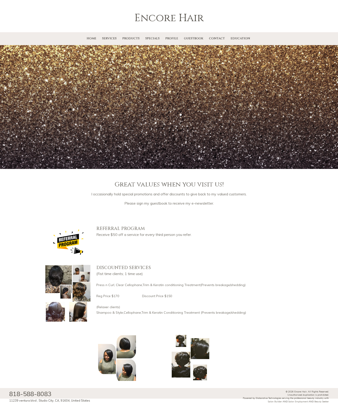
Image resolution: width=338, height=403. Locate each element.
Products (131, 38)
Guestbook (193, 38)
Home (91, 38)
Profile (171, 38)
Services (109, 38)
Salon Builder (275, 401)
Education (240, 38)
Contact (217, 38)
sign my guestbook (152, 203)
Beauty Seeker (321, 401)
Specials (152, 38)
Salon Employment (298, 401)
